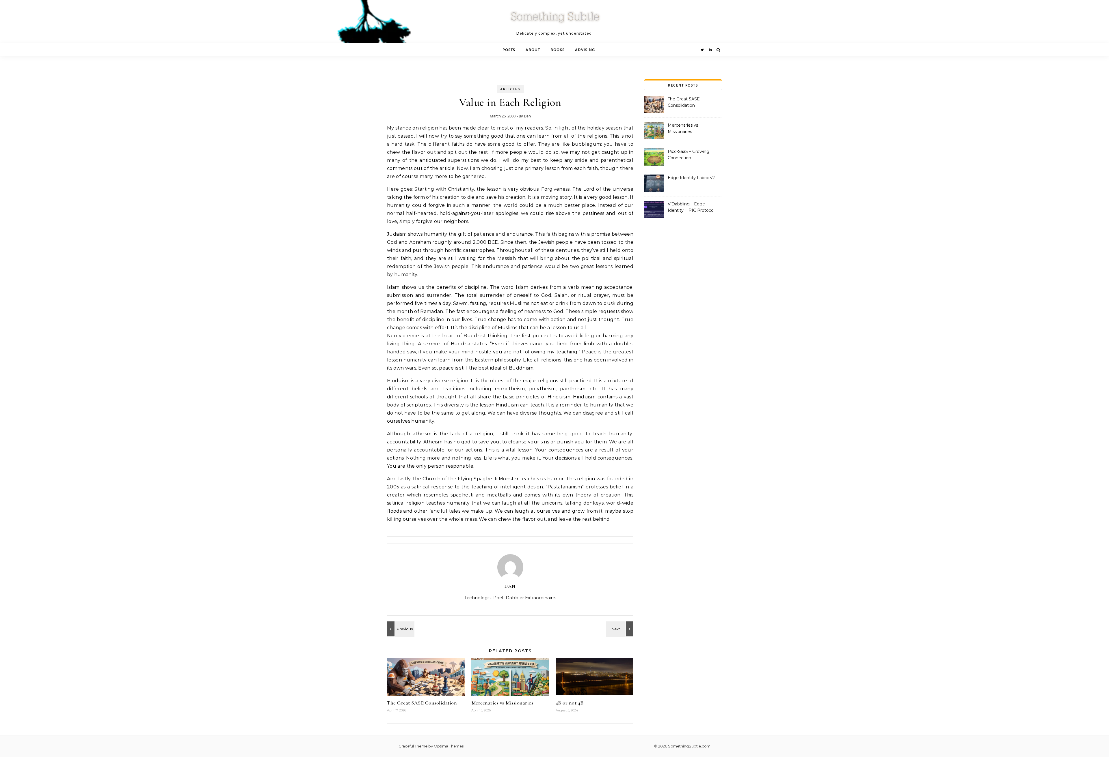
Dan (527, 116)
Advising (585, 49)
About (533, 49)
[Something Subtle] (554, 19)
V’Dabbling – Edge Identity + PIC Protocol (691, 207)
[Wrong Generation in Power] (400, 628)
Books (557, 49)
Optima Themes (449, 746)
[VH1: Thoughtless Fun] (620, 628)
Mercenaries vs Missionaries (502, 703)
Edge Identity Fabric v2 (691, 177)
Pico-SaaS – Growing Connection (688, 154)
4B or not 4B (570, 703)
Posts (509, 49)
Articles (510, 89)
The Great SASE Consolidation (422, 703)
